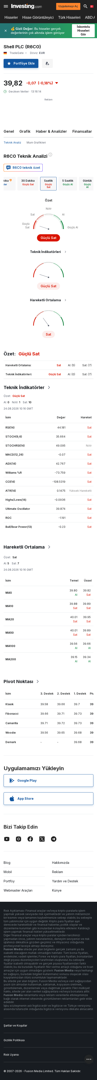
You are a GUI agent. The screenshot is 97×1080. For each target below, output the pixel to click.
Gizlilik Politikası (14, 1040)
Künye (57, 890)
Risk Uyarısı (11, 1054)
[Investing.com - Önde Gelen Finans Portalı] (26, 6)
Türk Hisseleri (69, 17)
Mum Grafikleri (36, 142)
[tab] (27, 183)
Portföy (9, 881)
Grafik (24, 131)
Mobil (8, 872)
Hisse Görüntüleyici (38, 17)
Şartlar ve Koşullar (15, 1025)
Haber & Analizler (51, 131)
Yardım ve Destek (65, 881)
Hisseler (11, 17)
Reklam (57, 872)
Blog (7, 862)
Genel (9, 131)
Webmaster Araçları (18, 890)
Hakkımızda (60, 862)
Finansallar (82, 131)
